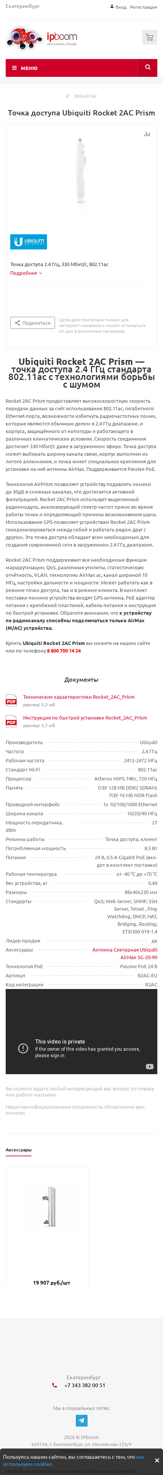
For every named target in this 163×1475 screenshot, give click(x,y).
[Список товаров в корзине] (150, 43)
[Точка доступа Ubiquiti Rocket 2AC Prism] (81, 183)
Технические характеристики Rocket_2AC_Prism (79, 696)
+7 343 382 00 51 (83, 1385)
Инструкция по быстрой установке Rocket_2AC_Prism (85, 717)
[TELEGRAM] (82, 1421)
